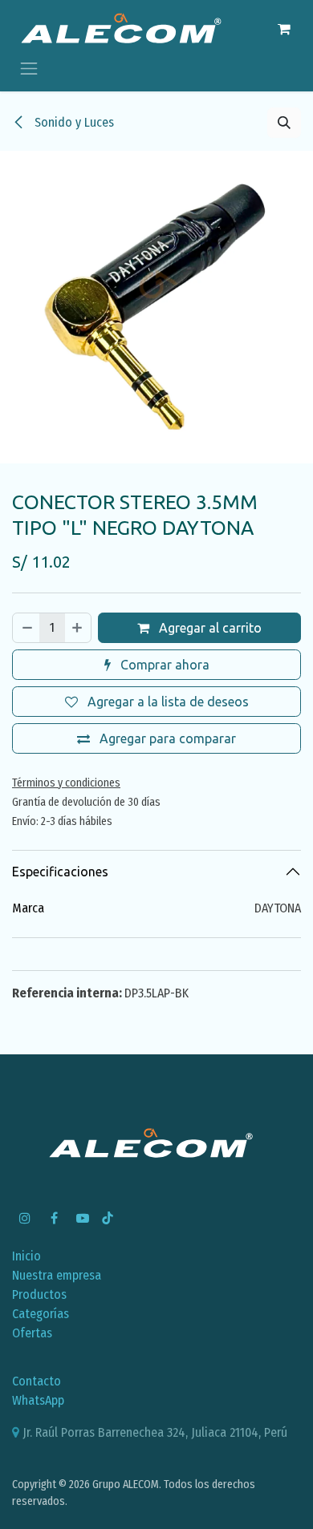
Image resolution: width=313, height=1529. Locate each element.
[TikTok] (107, 1217)
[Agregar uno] (77, 627)
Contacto (36, 1381)
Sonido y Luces (72, 122)
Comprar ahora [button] (163, 664)
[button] (284, 122)
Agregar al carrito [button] (209, 628)
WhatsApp (38, 1400)
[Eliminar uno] (26, 627)
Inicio (26, 1256)
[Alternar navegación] (29, 68)
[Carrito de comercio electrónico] (284, 29)
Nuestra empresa (56, 1275)
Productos (39, 1294)
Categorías (40, 1313)
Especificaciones (60, 871)
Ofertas (32, 1333)
